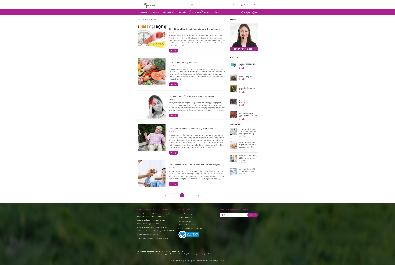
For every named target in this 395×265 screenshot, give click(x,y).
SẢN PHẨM (182, 12)
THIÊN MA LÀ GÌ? (168, 12)
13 (194, 195)
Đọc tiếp (173, 51)
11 (186, 195)
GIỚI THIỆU (154, 12)
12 (190, 195)
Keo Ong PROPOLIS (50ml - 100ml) (248, 65)
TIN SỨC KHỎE (196, 12)
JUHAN (206, 12)
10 (182, 195)
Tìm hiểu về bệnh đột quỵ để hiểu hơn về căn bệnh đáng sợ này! (248, 158)
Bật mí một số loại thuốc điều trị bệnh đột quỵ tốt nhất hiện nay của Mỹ (247, 131)
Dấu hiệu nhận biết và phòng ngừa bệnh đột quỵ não (191, 96)
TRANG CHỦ (143, 12)
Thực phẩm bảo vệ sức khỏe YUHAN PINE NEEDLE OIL (248, 115)
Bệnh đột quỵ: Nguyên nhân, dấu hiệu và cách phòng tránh (194, 29)
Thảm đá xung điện (246, 77)
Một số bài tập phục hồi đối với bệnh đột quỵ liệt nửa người (194, 164)
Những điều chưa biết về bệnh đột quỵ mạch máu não (192, 128)
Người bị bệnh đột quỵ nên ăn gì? (183, 62)
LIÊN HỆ (216, 12)
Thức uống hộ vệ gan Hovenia (246, 101)
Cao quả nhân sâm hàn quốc (247, 89)
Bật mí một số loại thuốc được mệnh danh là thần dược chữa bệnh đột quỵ (247, 144)
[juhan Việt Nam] (149, 5)
